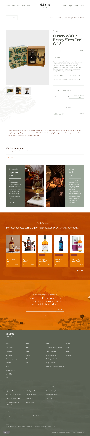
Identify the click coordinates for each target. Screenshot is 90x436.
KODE (53, 426)
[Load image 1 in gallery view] (10, 91)
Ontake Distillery (51, 351)
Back (14, 17)
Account (68, 355)
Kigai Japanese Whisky (27, 260)
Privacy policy (45, 315)
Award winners (10, 370)
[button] (8, 5)
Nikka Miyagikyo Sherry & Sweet (76, 260)
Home (51, 18)
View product (9, 264)
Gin (27, 363)
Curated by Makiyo (12, 359)
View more (80, 270)
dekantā (7, 424)
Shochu (28, 355)
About (68, 351)
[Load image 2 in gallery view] (19, 91)
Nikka (7, 366)
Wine (27, 347)
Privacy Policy (29, 426)
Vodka (28, 359)
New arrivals (9, 355)
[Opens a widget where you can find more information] (6, 432)
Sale (7, 378)
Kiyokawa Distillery (51, 355)
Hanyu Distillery (50, 363)
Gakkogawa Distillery (52, 359)
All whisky (9, 374)
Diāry (67, 347)
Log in (70, 5)
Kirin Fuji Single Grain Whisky (43, 260)
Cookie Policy (21, 426)
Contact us (29, 398)
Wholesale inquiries (52, 391)
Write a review (10, 157)
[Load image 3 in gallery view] (27, 91)
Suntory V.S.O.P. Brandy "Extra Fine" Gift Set (71, 18)
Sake (27, 351)
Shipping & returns (32, 391)
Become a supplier (51, 395)
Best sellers (9, 347)
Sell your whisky (31, 395)
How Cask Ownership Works (55, 366)
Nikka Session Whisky (59, 260)
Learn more (12, 202)
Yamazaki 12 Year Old (12, 260)
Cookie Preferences (11, 426)
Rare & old (9, 351)
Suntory (8, 363)
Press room (49, 398)
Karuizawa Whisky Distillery (54, 347)
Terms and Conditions (40, 426)
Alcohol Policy (30, 402)
